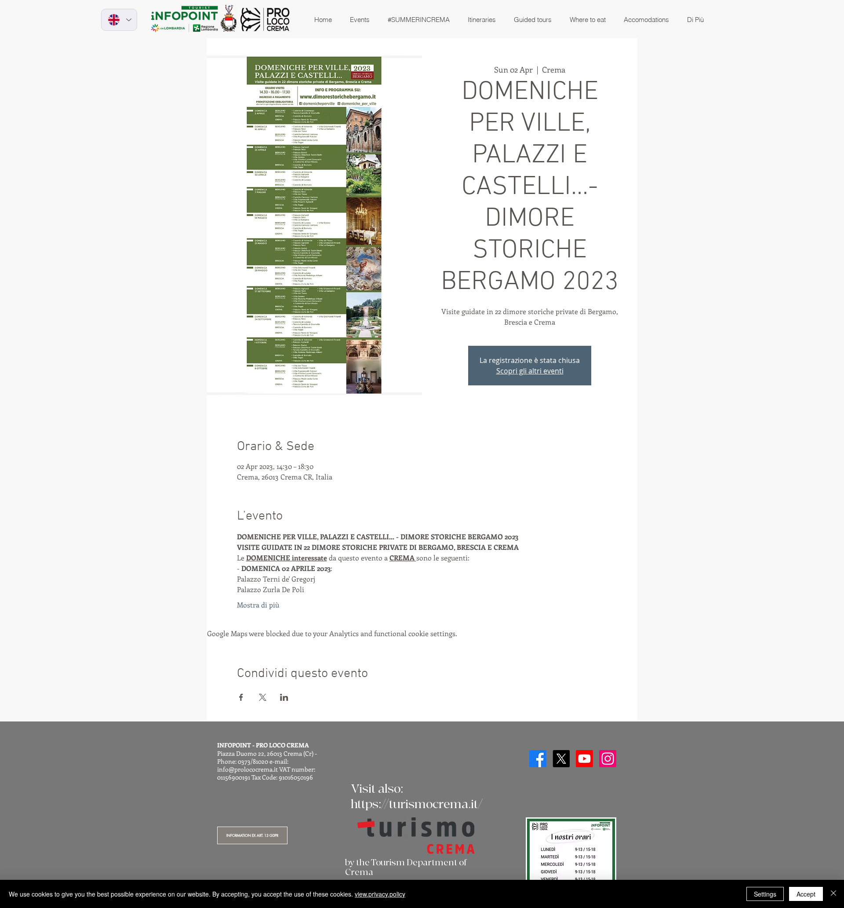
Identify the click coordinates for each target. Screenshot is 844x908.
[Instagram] (607, 758)
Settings (765, 894)
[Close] (833, 894)
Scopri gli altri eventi (530, 371)
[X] (561, 758)
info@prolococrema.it (247, 769)
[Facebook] (537, 758)
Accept (806, 894)
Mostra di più (258, 604)
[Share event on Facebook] (241, 697)
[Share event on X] (262, 697)
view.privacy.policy (380, 894)
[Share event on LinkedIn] (284, 697)
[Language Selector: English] (119, 20)
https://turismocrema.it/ (417, 804)
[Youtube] (584, 758)
